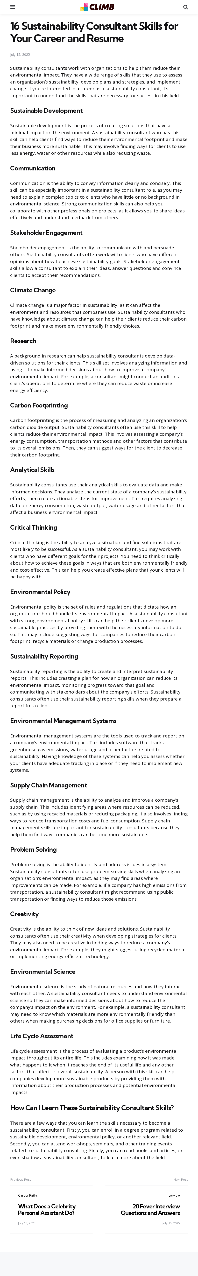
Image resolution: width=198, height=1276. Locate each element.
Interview (173, 1195)
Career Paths (27, 1195)
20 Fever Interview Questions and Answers (150, 1209)
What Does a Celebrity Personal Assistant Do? (47, 1209)
